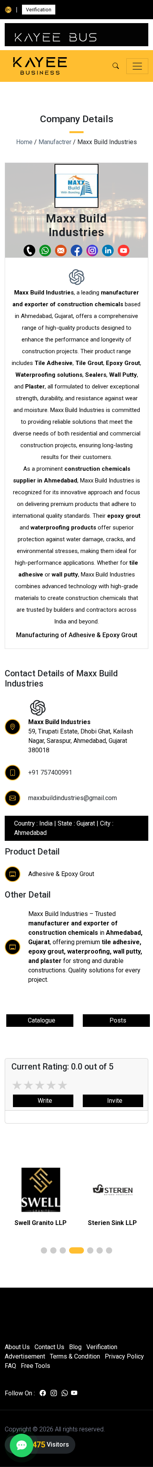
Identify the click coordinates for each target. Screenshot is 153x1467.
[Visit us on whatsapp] (65, 1393)
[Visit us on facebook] (43, 1393)
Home (24, 142)
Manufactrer (54, 142)
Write (43, 1100)
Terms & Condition (75, 1356)
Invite (113, 1100)
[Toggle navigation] (137, 66)
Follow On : (20, 1393)
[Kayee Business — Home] (40, 66)
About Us (17, 1347)
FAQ (10, 1365)
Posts (116, 1020)
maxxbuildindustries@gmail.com (72, 798)
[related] (40, 1189)
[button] (116, 66)
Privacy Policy (124, 1356)
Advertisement (25, 1356)
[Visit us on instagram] (54, 1393)
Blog (75, 1347)
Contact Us (49, 1347)
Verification (38, 10)
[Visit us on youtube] (74, 1393)
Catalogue (40, 1020)
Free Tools (35, 1365)
